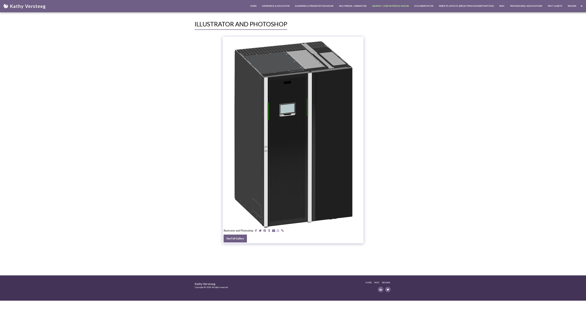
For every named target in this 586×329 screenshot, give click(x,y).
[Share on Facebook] (256, 230)
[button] (581, 6)
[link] (282, 230)
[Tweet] (260, 230)
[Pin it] (264, 230)
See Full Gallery (235, 238)
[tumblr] (269, 230)
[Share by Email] (273, 230)
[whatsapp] (278, 230)
